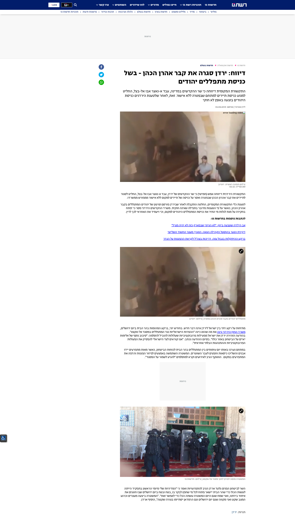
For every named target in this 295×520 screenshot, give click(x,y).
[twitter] (101, 74)
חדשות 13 (210, 5)
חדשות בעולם (206, 65)
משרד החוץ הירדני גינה (231, 332)
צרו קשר (104, 5)
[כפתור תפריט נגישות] (3, 438)
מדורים (155, 5)
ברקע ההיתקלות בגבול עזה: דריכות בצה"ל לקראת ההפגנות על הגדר (204, 239)
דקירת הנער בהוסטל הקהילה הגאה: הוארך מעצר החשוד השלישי (206, 232)
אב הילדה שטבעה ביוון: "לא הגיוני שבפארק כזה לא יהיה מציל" (208, 225)
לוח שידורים (137, 5)
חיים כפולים (169, 5)
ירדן (234, 512)
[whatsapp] (101, 82)
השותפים (120, 5)
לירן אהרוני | (239, 107)
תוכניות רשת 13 (192, 5)
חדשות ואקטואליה (225, 65)
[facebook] (101, 67)
